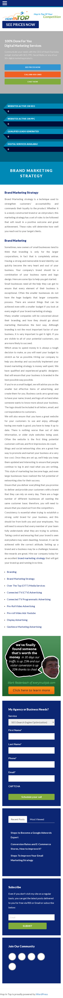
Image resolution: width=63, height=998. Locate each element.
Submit (27, 925)
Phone (12, 758)
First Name (15, 730)
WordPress (42, 994)
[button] (5, 3)
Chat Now (32, 81)
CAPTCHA (14, 786)
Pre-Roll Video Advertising (21, 606)
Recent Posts (18, 819)
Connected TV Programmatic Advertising (29, 599)
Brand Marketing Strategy (21, 578)
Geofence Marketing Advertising (24, 626)
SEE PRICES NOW (20, 24)
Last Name (15, 744)
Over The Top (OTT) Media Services (26, 585)
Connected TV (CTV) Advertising (24, 592)
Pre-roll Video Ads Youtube (21, 613)
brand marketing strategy (31, 558)
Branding (12, 571)
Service (12, 715)
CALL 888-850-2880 (32, 74)
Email (12, 772)
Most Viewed (37, 819)
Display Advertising (17, 619)
